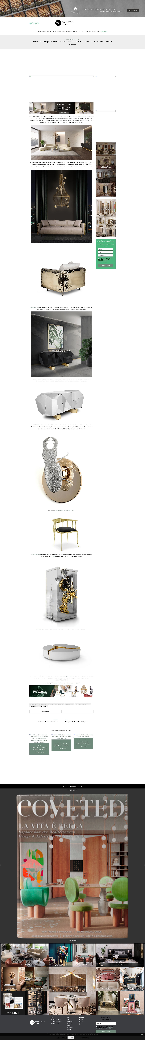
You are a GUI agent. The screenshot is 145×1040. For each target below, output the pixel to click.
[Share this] (69, 711)
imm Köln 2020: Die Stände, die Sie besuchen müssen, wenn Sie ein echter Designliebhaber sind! (61, 745)
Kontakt (69, 1025)
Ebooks (98, 31)
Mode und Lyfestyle (55, 1023)
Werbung (69, 1019)
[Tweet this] (72, 711)
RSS (81, 1023)
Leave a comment (45, 711)
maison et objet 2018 (80, 704)
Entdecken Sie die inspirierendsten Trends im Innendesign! (83, 743)
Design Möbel (42, 704)
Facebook (82, 1017)
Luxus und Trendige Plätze (56, 1021)
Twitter (81, 1019)
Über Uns (69, 1017)
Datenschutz (70, 1027)
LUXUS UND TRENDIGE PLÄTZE (64, 31)
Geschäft (104, 31)
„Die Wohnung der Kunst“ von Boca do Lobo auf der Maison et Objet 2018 (65, 683)
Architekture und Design (56, 1019)
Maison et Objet (69, 704)
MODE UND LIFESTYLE (78, 31)
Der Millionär (38, 629)
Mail (81, 1024)
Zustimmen (70, 1037)
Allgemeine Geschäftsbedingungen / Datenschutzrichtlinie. (103, 261)
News (39, 31)
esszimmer (50, 704)
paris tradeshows (34, 706)
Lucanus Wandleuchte (36, 554)
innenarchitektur (59, 704)
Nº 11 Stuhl (53, 556)
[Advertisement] (72, 63)
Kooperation (69, 1021)
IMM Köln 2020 (61, 741)
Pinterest (82, 1021)
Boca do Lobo (33, 704)
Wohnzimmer (44, 706)
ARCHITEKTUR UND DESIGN (49, 31)
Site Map (69, 1029)
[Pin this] (74, 711)
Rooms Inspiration (90, 31)
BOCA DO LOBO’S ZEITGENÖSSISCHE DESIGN (65, 510)
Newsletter (69, 1023)
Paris (89, 704)
